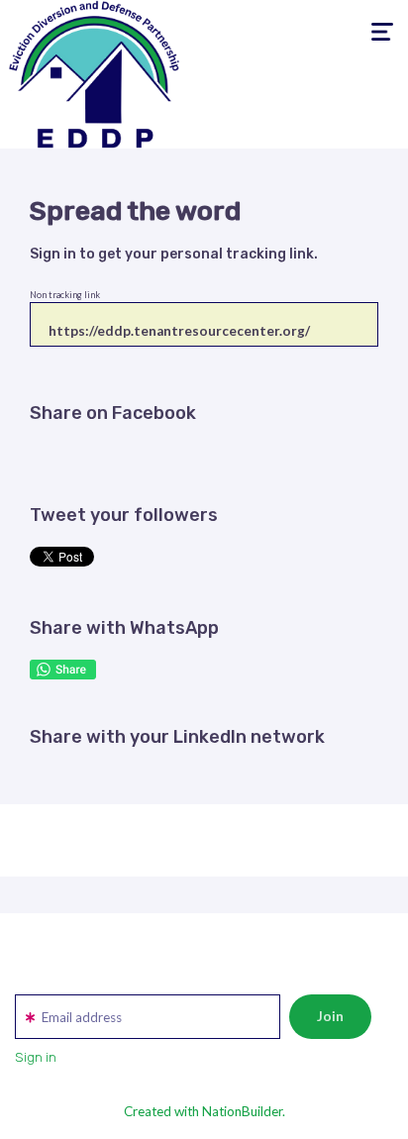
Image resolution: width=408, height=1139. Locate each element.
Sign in (53, 254)
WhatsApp (63, 669)
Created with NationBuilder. (204, 1111)
